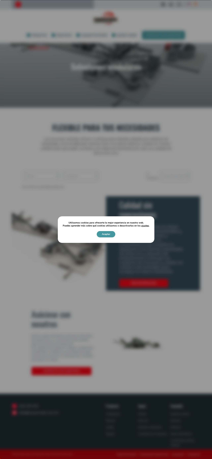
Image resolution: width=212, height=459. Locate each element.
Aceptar (106, 234)
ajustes (145, 225)
